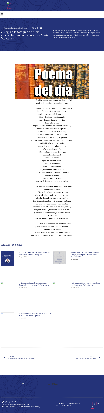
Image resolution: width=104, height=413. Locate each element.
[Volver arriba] (101, 408)
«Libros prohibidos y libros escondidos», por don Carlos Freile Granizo (86, 284)
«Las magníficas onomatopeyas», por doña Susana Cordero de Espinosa (35, 314)
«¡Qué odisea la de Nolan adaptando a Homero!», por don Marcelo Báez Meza (34, 284)
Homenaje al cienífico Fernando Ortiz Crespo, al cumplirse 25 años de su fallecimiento (85, 254)
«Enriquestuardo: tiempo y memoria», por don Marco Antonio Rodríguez (34, 253)
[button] (1, 14)
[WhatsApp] (92, 407)
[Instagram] (94, 403)
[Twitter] (90, 403)
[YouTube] (98, 403)
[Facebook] (86, 403)
